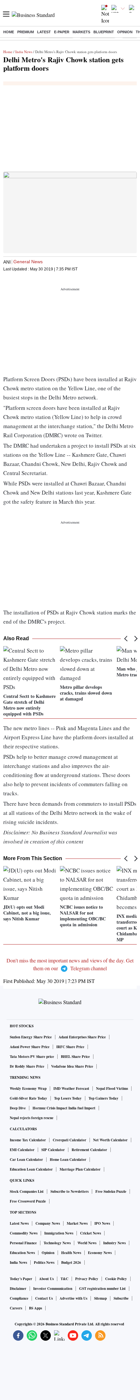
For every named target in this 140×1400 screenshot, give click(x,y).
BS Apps (35, 1308)
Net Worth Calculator (110, 1140)
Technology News (57, 1243)
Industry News (114, 1243)
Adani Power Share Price (29, 1047)
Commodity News (23, 1233)
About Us (46, 1279)
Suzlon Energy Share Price (31, 1037)
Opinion (125, 32)
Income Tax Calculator (28, 1140)
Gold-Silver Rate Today (28, 1098)
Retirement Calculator (89, 1149)
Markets (81, 32)
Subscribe (121, 1298)
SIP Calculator (53, 1149)
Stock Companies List (27, 1191)
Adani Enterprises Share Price (82, 1037)
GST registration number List (102, 1288)
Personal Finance (23, 1243)
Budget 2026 (71, 1262)
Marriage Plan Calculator (80, 1169)
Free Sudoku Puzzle (110, 1191)
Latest (44, 32)
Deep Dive (18, 1108)
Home (8, 32)
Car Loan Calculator (26, 1159)
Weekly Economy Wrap (28, 1088)
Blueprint (103, 32)
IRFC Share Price (70, 1047)
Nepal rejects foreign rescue (31, 1118)
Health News (71, 1252)
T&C (64, 1279)
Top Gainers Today (104, 1098)
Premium (25, 32)
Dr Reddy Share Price (27, 1066)
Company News (47, 1223)
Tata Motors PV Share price (32, 1056)
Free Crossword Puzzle (28, 1201)
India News (23, 51)
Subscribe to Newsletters (69, 1191)
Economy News (100, 1252)
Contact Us (44, 1298)
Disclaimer (18, 1288)
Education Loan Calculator (31, 1169)
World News (86, 1243)
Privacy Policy (86, 1279)
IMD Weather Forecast (71, 1088)
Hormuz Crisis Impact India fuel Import (64, 1108)
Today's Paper (21, 1279)
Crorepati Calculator (69, 1140)
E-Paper (61, 32)
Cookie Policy (116, 1279)
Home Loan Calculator (68, 1159)
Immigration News (58, 1233)
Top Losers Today (68, 1098)
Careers (16, 1308)
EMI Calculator (22, 1149)
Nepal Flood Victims (112, 1088)
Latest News (19, 1223)
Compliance (19, 1298)
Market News (77, 1223)
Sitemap (100, 1298)
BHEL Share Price (75, 1056)
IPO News (102, 1223)
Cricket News (90, 1233)
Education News (22, 1252)
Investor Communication (52, 1288)
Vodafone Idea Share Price (72, 1066)
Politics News (44, 1262)
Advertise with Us (73, 1298)
